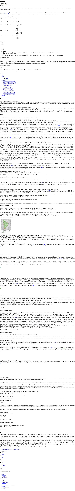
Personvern (3, 486)
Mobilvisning (3, 488)
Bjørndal (34, 244)
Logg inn (3, 454)
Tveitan (3, 13)
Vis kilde (3, 464)
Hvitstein (12, 165)
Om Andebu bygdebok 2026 (5, 487)
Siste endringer (4, 475)
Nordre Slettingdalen (50, 190)
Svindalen (8, 13)
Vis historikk (3, 465)
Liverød (59, 125)
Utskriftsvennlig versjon (5, 482)
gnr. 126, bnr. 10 (64, 348)
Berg (44, 244)
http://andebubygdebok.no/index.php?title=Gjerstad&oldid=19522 (11, 449)
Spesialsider (3, 481)
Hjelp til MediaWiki (4, 476)
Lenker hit (3, 480)
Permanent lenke (4, 483)
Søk (1, 469)
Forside (3, 474)
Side (2, 457)
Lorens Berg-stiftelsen (4, 477)
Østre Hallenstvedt (11, 137)
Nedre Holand (60, 258)
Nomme (5, 13)
